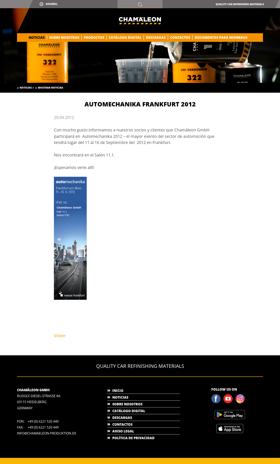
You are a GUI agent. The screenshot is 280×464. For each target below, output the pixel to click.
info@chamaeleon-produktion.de (46, 433)
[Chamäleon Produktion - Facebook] (217, 402)
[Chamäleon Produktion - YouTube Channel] (229, 402)
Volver (60, 335)
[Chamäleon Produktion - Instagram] (241, 402)
